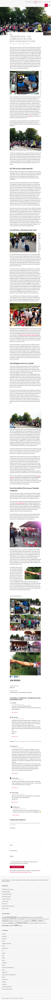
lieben (41, 921)
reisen (25, 923)
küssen (30, 920)
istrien (3, 945)
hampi (3, 941)
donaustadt (39, 917)
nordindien (4, 962)
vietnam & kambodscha (7, 986)
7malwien (4, 933)
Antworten (15, 712)
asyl (12, 680)
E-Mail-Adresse (14, 850)
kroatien (3, 953)
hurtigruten (5, 921)
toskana (3, 977)
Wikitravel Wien (5, 908)
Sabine (20, 43)
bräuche (33, 917)
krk (2, 950)
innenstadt (15, 920)
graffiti (40, 918)
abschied (4, 917)
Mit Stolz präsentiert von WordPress (17, 998)
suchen (36, 923)
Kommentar (13, 827)
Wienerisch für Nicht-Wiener (8, 906)
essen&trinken (12, 919)
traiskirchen (17, 680)
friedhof (33, 918)
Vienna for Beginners (6, 898)
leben (11, 34)
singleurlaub (4, 972)
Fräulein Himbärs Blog (6, 894)
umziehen (4, 981)
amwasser (19, 917)
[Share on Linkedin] (15, 676)
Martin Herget (15, 717)
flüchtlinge (21, 918)
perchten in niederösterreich (8, 967)
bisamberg (30, 917)
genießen (37, 918)
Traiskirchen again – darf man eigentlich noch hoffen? (21, 691)
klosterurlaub (5, 948)
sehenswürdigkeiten (31, 923)
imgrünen (11, 920)
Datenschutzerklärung (6, 998)
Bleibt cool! (14, 686)
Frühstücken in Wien (6, 896)
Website (12, 856)
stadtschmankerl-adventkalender (9, 974)
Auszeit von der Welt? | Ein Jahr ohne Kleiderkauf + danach (27, 741)
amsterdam (4, 936)
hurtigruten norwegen (6, 943)
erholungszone (5, 918)
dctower (36, 917)
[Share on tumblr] (17, 676)
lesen (37, 920)
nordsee (3, 965)
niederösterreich (4, 923)
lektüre (3, 957)
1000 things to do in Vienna (7, 889)
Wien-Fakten (4, 903)
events (18, 918)
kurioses (27, 921)
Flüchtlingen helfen (6, 891)
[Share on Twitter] (12, 676)
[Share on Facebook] (10, 676)
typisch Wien (4, 979)
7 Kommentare (27, 43)
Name (11, 845)
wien (16, 925)
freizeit (29, 918)
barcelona (4, 938)
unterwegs (5, 925)
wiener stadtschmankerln (7, 989)
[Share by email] (19, 676)
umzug (46, 923)
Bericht (29, 116)
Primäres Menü (49, 5)
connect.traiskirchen (20, 503)
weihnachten (11, 925)
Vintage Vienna (5, 901)
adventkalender (12, 917)
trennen (43, 923)
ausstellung (25, 917)
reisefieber (19, 923)
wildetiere (20, 925)
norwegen (10, 923)
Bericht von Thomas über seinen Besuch (29, 335)
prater (14, 923)
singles (3, 969)
